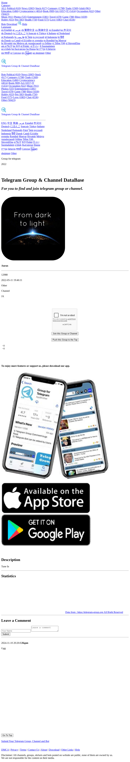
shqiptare (5, 153)
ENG (4, 123)
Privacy (14, 749)
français (25, 126)
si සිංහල (34, 46)
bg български (18, 49)
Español (29, 123)
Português (17, 130)
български (27, 145)
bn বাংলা (16, 46)
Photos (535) (20, 17)
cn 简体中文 (41, 30)
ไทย (31, 130)
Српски (26, 149)
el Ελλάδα (26, 40)
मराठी (18, 149)
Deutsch (5, 126)
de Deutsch (7, 33)
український (8, 139)
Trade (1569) (71, 8)
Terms (23, 749)
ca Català (16, 40)
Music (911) (7, 17)
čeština (18, 139)
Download (11, 24)
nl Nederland (63, 33)
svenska (5, 136)
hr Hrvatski (7, 43)
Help (24, 24)
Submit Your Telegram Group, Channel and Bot (25, 741)
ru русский (38, 37)
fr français (31, 33)
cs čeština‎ (47, 43)
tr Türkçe (41, 33)
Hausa (37, 145)
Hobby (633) (7, 19)
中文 (9, 123)
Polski (29, 142)
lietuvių (12, 149)
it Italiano (51, 33)
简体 (15, 123)
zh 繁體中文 (28, 30)
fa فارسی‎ (19, 37)
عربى (21, 123)
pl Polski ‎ (25, 46)
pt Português (7, 37)
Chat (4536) (69, 19)
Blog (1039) (81, 17)
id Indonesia (51, 37)
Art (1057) (60, 11)
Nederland (6, 130)
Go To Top (7, 735)
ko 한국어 (65, 30)
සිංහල (36, 142)
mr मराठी (5, 53)
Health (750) (31, 19)
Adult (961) (85, 8)
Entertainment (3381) (38, 17)
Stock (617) (41, 8)
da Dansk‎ (6, 40)
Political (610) (14, 8)
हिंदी (13, 133)
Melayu (40, 136)
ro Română (49, 40)
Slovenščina (7, 142)
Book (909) (49, 11)
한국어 (37, 123)
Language (6, 27)
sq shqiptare (39, 53)
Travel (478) (55, 17)
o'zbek (18, 145)
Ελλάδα (34, 133)
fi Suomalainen (47, 46)
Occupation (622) (85, 11)
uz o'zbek (6, 49)
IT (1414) (71, 11)
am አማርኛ (6, 46)
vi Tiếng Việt (58, 43)
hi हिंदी (61, 37)
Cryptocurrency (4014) (30, 11)
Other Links (67, 749)
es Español (54, 30)
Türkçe (32, 126)
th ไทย (28, 37)
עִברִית (4, 149)
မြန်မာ (34, 149)
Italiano (41, 126)
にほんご (15, 126)
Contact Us (33, 749)
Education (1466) (10, 11)
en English (6, 30)
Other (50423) (8, 100)
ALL (3, 8)
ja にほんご (19, 33)
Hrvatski (31, 136)
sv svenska (37, 40)
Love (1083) (56, 19)
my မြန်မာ (27, 53)
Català (26, 133)
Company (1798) (56, 8)
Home (4, 2)
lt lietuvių (50, 49)
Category (5, 5)
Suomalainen (7, 145)
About (44, 749)
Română (14, 136)
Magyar (23, 136)
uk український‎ (33, 43)
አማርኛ (17, 142)
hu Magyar (60, 40)
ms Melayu (19, 43)
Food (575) (43, 19)
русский (38, 130)
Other (48, 53)
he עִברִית (41, 49)
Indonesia (6, 133)
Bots (3, 24)
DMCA (5, 749)
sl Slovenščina (73, 43)
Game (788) (68, 17)
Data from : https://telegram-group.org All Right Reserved (94, 612)
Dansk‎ (19, 133)
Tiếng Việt (28, 139)
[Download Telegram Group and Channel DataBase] (20, 24)
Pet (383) (19, 19)
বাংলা (24, 142)
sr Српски (15, 53)
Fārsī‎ (25, 130)
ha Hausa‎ (31, 49)
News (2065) (28, 8)
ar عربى (17, 30)
